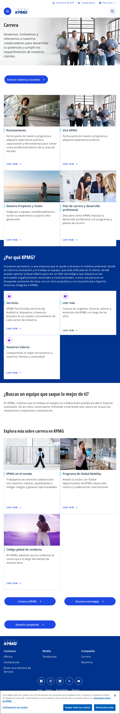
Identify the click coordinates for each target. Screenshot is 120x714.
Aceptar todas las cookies (77, 707)
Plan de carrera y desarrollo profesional (81, 208)
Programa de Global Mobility (82, 474)
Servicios (12, 303)
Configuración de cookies (15, 707)
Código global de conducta (24, 549)
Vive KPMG (70, 130)
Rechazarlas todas (105, 707)
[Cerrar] (115, 695)
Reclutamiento (16, 130)
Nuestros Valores (18, 347)
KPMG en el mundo (19, 474)
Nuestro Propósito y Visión (24, 206)
